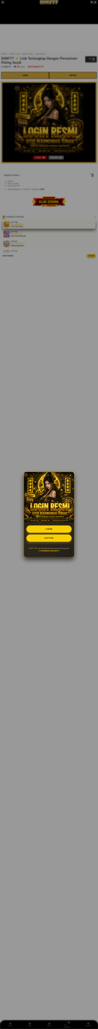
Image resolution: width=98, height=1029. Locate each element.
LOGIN (49, 529)
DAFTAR (49, 538)
